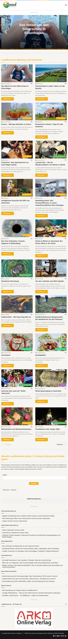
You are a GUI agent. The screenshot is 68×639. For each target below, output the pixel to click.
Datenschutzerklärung (14, 467)
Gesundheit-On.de (6, 555)
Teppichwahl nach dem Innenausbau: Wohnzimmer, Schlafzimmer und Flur (29, 579)
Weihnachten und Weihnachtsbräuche (16, 429)
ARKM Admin (40, 83)
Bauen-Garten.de (6, 585)
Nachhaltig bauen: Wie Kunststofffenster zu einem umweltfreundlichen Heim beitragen (49, 203)
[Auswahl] (66, 6)
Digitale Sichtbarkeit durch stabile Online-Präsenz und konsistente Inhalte (28, 516)
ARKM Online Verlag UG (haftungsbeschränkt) (36, 633)
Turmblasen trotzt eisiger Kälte (47, 429)
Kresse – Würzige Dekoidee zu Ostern (16, 124)
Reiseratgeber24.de (6, 541)
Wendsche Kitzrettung (10, 281)
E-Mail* (5, 475)
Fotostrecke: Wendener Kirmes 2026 (15, 532)
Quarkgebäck (40, 355)
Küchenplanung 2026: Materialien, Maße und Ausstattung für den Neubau (28, 581)
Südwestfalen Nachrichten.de (9, 525)
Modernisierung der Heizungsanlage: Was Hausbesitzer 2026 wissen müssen (30, 576)
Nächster (60, 444)
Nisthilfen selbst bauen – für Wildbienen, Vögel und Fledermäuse (25, 595)
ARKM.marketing (34, 12)
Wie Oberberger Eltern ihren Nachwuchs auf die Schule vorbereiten (26, 518)
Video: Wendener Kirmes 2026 (13, 530)
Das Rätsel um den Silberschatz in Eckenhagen (34, 29)
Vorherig (8, 444)
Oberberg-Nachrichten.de (8, 511)
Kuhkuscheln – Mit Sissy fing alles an (16, 317)
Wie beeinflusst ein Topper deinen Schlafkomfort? (19, 590)
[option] (34, 31)
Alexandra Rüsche (7, 83)
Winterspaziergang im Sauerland (48, 391)
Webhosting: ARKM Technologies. (56, 633)
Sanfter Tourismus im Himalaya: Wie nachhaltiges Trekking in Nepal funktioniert (30, 551)
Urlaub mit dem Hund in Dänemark (14, 521)
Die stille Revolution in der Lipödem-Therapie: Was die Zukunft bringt (26, 560)
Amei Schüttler (6, 278)
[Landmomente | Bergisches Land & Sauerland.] (9, 5)
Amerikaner (5, 355)
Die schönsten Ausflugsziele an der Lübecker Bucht (20, 546)
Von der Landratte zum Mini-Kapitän (49, 281)
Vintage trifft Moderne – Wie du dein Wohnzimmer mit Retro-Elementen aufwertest (31, 593)
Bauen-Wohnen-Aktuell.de (8, 571)
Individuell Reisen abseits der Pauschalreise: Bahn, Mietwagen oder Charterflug (30, 548)
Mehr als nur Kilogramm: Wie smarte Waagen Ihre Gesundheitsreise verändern (30, 563)
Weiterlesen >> (7, 99)
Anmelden (34, 483)
